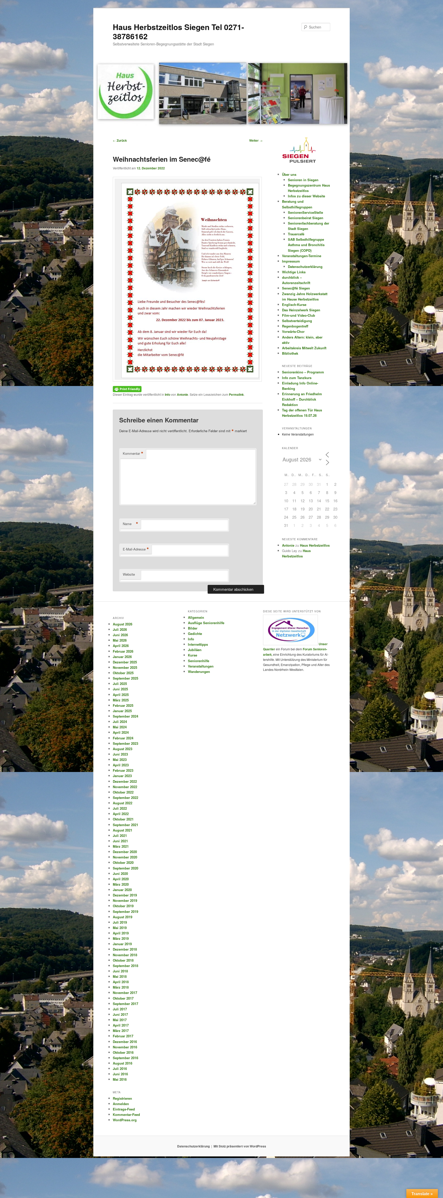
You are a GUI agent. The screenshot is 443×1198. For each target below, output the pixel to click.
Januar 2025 (122, 710)
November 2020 (125, 857)
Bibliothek (290, 353)
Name (130, 524)
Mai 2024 (120, 726)
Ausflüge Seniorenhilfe (206, 622)
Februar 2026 (123, 651)
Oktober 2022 (123, 792)
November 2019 (125, 900)
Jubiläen (195, 649)
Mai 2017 (120, 1019)
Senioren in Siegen (303, 179)
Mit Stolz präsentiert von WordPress (240, 1146)
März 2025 (121, 700)
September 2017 (125, 1003)
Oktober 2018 (123, 960)
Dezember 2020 (125, 851)
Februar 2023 (123, 770)
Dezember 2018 (125, 949)
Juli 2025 (120, 683)
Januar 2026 (122, 656)
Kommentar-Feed (126, 1114)
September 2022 (125, 797)
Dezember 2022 (125, 781)
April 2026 (121, 645)
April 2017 (121, 1025)
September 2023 (125, 743)
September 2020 (125, 868)
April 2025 (121, 694)
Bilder (192, 628)
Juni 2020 (120, 873)
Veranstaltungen (201, 666)
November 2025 (125, 667)
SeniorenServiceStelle (305, 212)
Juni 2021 (120, 840)
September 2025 (125, 678)
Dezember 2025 (125, 662)
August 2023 (122, 748)
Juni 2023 (120, 754)
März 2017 (121, 1030)
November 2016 (125, 1047)
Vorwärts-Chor (293, 331)
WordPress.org (125, 1119)
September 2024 (125, 716)
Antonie (182, 394)
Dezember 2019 (125, 895)
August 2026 (122, 624)
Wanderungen (199, 671)
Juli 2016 (120, 1068)
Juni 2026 (120, 634)
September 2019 (125, 911)
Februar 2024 (123, 738)
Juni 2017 (120, 1014)
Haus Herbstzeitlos (315, 545)
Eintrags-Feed (124, 1109)
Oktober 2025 (123, 672)
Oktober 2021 (123, 819)
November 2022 (125, 786)
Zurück (120, 140)
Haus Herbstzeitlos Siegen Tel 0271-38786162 (178, 31)
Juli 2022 (120, 808)
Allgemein (196, 617)
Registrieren (122, 1098)
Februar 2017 (123, 1035)
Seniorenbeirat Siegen (305, 217)
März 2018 (121, 987)
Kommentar (133, 453)
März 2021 (121, 846)
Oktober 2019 (123, 905)
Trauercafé (296, 233)
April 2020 (121, 878)
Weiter (256, 140)
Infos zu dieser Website (306, 196)
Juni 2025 (120, 689)
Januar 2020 (122, 889)
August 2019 (122, 916)
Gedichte (195, 633)
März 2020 (121, 884)
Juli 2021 (120, 835)
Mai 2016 (120, 1079)
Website (129, 574)
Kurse (192, 655)
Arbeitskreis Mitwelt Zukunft (304, 347)
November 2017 (125, 992)
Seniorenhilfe (198, 660)
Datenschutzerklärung (305, 266)
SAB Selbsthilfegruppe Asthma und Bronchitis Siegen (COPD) (306, 245)
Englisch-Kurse (294, 304)
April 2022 (121, 813)
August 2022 (122, 802)
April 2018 (121, 981)
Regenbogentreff (295, 326)
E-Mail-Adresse (136, 549)
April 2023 (121, 764)
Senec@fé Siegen (296, 288)
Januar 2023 (122, 775)
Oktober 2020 (123, 862)
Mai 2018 (120, 976)
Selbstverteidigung (297, 320)
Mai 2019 (120, 927)
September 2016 (125, 1057)
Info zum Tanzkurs (296, 377)
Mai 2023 (120, 759)
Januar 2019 (122, 943)
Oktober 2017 (123, 998)
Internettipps (198, 644)
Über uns (289, 174)
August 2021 (122, 830)
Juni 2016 (120, 1073)
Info (167, 394)
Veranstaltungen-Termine (301, 255)
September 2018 (125, 965)
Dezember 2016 (125, 1041)
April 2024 (121, 732)
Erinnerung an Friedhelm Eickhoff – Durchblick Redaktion (302, 399)
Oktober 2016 (123, 1052)
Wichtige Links (294, 271)
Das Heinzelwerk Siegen (301, 309)
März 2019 (121, 938)
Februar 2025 (123, 705)
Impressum (291, 261)
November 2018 (125, 954)
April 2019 (121, 933)
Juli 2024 (120, 721)
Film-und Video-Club (298, 315)
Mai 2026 (120, 640)
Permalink (236, 394)
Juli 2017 (120, 1009)
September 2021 (125, 824)
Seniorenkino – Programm (303, 372)
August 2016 (122, 1063)
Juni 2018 (120, 971)
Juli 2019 (120, 922)
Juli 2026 (120, 629)
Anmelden (121, 1103)
